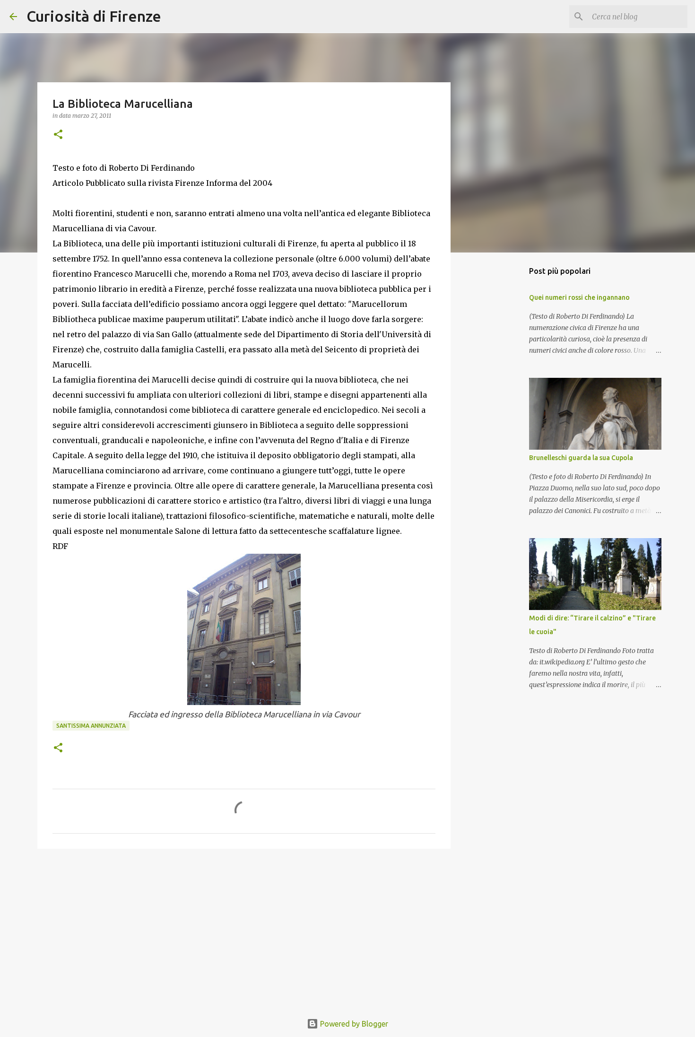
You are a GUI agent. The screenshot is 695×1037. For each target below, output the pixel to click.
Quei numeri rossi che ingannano (579, 297)
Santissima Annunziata (91, 726)
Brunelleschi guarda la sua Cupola (581, 458)
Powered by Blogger (353, 1024)
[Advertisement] (244, 929)
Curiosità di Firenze (93, 16)
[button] (58, 135)
